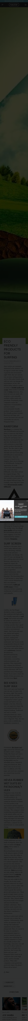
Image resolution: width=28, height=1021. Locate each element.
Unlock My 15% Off (21, 516)
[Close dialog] (27, 500)
